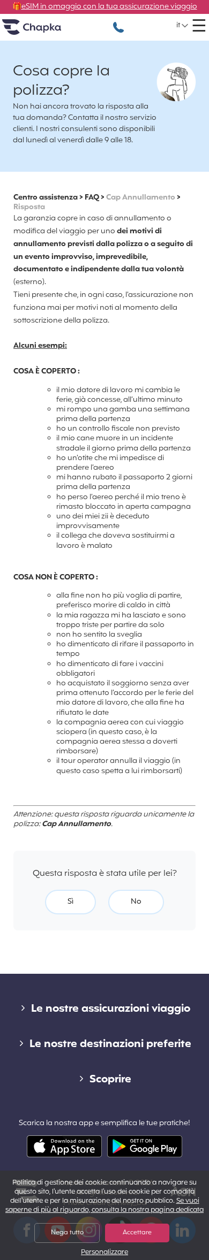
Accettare (137, 1233)
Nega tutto (67, 1233)
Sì (70, 901)
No (136, 901)
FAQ (92, 197)
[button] (183, 25)
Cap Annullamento (140, 197)
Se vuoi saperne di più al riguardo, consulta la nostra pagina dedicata (104, 1206)
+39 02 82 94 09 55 (118, 22)
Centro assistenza (45, 197)
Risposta (29, 207)
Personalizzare (104, 1252)
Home (45, 31)
